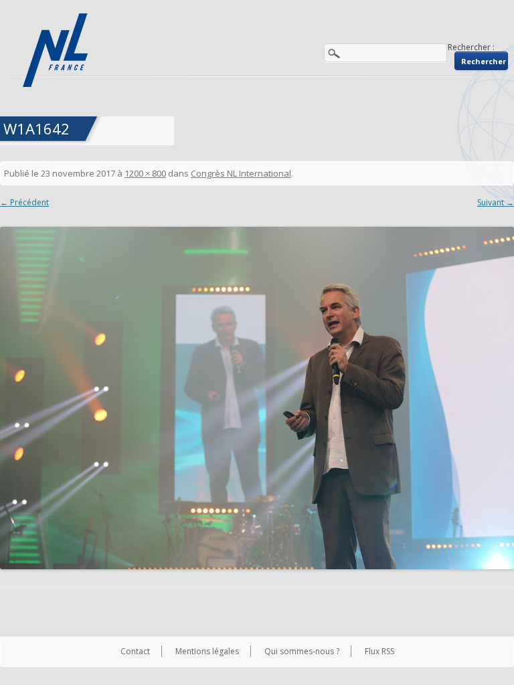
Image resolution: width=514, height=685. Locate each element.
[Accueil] (57, 50)
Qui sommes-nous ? (301, 651)
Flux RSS (379, 651)
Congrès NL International (241, 173)
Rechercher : (471, 47)
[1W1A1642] (257, 398)
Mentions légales (207, 651)
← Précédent (24, 202)
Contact (135, 651)
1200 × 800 (145, 173)
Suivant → (495, 202)
